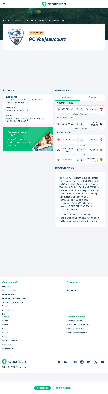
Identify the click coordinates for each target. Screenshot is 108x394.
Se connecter (63, 388)
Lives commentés (9, 290)
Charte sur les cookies (75, 329)
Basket (5, 325)
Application (6, 286)
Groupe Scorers (73, 290)
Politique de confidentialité (77, 325)
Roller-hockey (8, 348)
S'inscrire (42, 388)
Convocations (7, 310)
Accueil (6, 20)
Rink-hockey (7, 344)
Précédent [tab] (67, 97)
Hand (4, 329)
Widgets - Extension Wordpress (15, 298)
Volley (4, 336)
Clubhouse (6, 314)
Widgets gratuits (9, 294)
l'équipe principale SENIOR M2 (78, 181)
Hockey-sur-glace (9, 340)
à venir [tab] (92, 97)
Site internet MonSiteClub (12, 302)
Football (19, 20)
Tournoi (5, 306)
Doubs (41, 20)
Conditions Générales (75, 321)
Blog (68, 286)
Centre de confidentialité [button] (76, 332)
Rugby (5, 332)
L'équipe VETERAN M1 (89, 187)
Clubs (30, 20)
